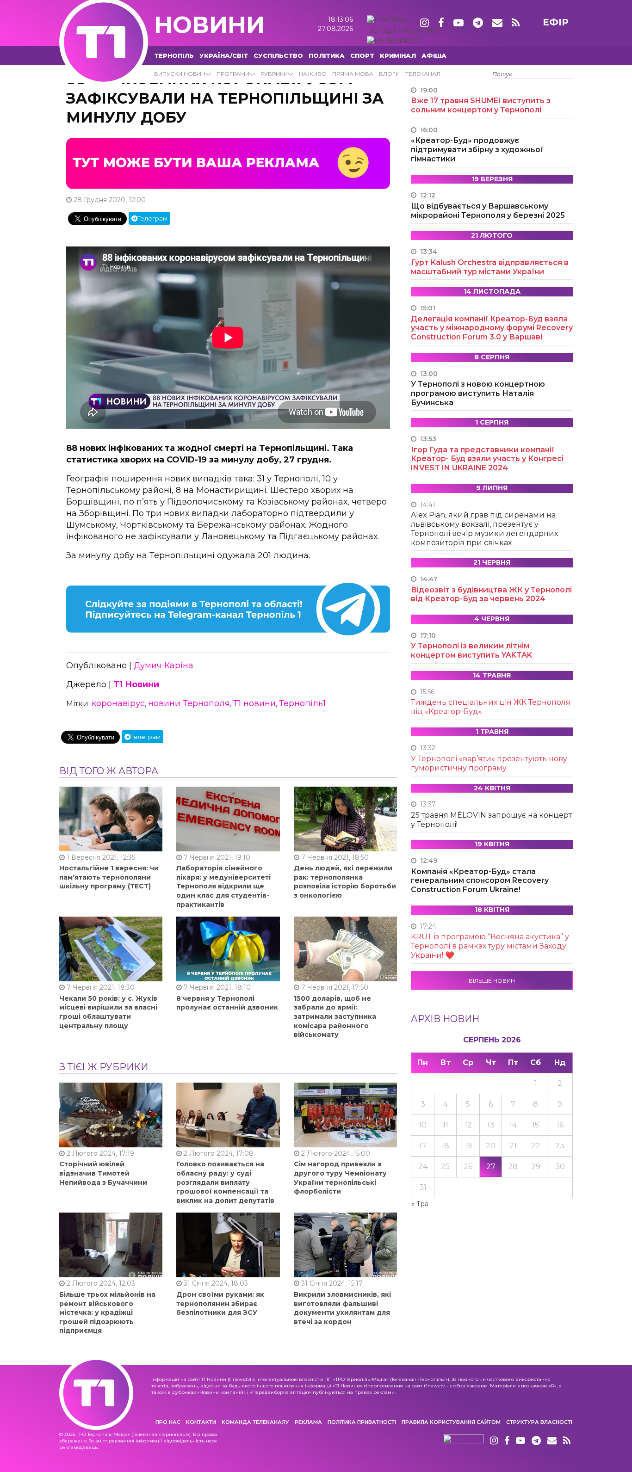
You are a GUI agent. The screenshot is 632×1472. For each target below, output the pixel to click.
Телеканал (422, 73)
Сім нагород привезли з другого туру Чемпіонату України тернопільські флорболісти (340, 1177)
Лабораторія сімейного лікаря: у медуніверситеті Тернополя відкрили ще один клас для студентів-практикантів (223, 886)
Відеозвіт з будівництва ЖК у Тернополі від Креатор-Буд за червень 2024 (491, 594)
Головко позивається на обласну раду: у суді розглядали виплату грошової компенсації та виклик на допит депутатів (225, 1182)
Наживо (313, 73)
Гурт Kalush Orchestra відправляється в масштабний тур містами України (490, 267)
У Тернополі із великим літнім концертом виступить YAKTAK (471, 650)
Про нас (167, 1422)
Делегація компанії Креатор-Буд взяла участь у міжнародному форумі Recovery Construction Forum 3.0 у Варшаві (492, 328)
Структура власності (539, 1422)
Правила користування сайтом (451, 1422)
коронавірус (118, 703)
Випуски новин (179, 73)
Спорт (362, 55)
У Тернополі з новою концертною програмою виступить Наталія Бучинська (478, 393)
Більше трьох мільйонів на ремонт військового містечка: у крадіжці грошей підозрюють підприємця (107, 1312)
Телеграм (152, 218)
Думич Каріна (163, 665)
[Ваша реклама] (228, 163)
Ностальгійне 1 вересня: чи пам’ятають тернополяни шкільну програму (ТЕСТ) (109, 877)
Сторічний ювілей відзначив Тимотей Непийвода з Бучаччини (103, 1173)
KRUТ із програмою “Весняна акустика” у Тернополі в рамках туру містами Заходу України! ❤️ (490, 946)
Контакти (201, 1422)
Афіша (433, 55)
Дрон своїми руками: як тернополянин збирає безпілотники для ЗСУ (220, 1303)
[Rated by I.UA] (463, 1441)
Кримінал (398, 55)
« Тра (419, 1204)
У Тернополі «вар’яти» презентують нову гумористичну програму (489, 763)
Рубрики (274, 73)
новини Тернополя (189, 703)
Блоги (389, 73)
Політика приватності (362, 1422)
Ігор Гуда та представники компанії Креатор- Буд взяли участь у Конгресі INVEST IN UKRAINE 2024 (487, 459)
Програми (233, 73)
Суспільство (278, 55)
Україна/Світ (223, 55)
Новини (209, 25)
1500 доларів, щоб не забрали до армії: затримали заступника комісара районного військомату (335, 1016)
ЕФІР (556, 22)
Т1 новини (254, 703)
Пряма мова (352, 73)
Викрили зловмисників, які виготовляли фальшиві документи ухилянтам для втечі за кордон (342, 1308)
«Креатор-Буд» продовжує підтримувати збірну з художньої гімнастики (477, 149)
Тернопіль (174, 55)
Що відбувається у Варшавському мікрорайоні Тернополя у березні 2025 (488, 211)
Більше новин (492, 980)
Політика (327, 55)
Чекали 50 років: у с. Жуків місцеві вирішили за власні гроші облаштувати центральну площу (108, 1012)
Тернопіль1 (302, 703)
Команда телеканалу (255, 1422)
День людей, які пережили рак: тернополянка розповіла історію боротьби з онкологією (345, 881)
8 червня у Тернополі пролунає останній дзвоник (227, 1003)
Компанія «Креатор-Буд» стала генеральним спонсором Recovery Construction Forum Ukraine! (480, 880)
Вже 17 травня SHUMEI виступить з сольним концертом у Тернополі (481, 105)
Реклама (308, 1422)
